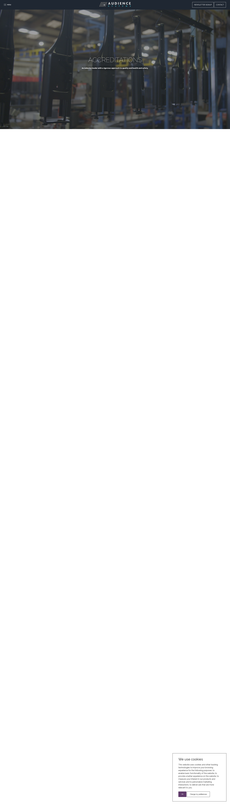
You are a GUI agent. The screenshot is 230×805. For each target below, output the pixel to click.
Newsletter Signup (203, 5)
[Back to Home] (115, 4)
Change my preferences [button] (198, 794)
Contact (220, 5)
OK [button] (182, 794)
